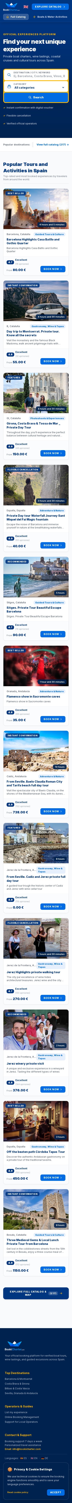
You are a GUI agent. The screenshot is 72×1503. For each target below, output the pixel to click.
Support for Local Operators (21, 1421)
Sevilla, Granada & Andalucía (21, 1393)
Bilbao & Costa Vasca (17, 1388)
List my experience (16, 1412)
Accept (55, 1492)
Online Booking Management (22, 1417)
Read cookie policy (17, 1492)
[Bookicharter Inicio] (11, 6)
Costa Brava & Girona (17, 1383)
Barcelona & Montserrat (18, 1378)
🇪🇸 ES (23, 1458)
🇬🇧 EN (34, 1458)
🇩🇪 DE (44, 1458)
